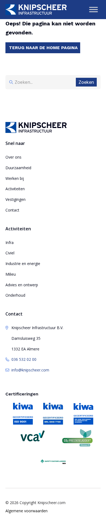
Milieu (10, 274)
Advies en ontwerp (21, 284)
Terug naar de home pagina (43, 47)
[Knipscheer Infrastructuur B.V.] (36, 9)
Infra (9, 242)
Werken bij (14, 178)
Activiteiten (15, 188)
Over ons (13, 157)
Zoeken (86, 82)
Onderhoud (15, 295)
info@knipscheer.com (30, 370)
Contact (12, 210)
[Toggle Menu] (93, 9)
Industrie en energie (22, 263)
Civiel (9, 252)
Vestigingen (15, 199)
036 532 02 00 (23, 359)
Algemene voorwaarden (26, 510)
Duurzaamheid (18, 167)
